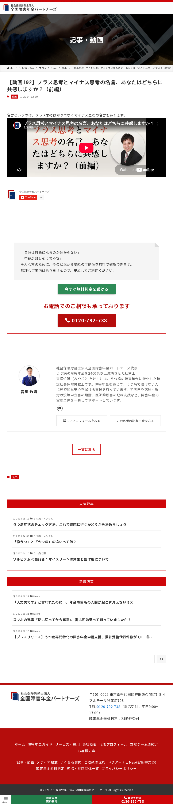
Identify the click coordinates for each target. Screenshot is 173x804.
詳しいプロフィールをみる (81, 420)
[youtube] (60, 408)
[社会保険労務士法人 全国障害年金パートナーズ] (30, 8)
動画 (14, 96)
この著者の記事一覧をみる (135, 420)
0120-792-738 (108, 706)
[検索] (161, 659)
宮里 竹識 (29, 391)
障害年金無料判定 (52, 799)
